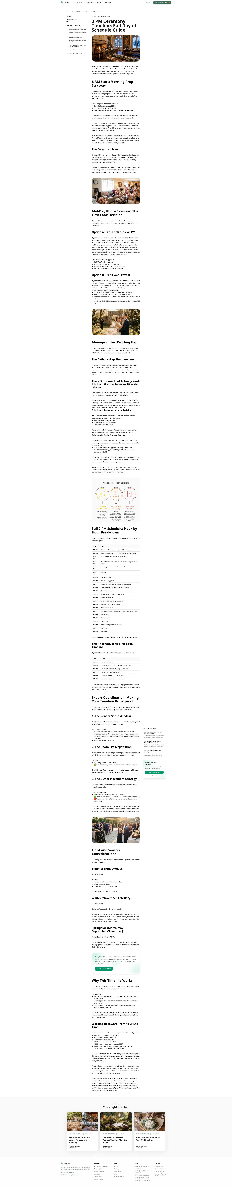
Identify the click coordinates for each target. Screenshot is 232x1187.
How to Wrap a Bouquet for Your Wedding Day (148, 1138)
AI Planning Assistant (100, 1166)
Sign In (148, 2)
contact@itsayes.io (68, 1172)
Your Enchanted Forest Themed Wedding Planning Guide (115, 1140)
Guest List (97, 1174)
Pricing (99, 2)
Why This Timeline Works (75, 53)
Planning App (98, 1169)
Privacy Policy (159, 1166)
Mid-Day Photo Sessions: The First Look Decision (77, 33)
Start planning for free (104, 968)
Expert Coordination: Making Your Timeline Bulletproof (77, 45)
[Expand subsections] (67, 29)
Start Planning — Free (161, 2)
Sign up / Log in (119, 1176)
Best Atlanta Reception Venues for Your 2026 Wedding (79, 1140)
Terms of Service (160, 1169)
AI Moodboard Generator (142, 1180)
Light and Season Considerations (77, 50)
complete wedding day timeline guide (105, 470)
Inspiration (107, 2)
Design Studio (98, 1179)
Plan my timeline (154, 772)
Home (68, 12)
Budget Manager (99, 1171)
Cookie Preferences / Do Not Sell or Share (162, 1175)
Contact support (160, 1171)
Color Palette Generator (142, 1175)
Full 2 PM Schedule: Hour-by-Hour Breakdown (77, 41)
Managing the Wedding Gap (76, 37)
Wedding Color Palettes (142, 1178)
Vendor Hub (97, 1176)
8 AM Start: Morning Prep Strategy (77, 29)
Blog (73, 12)
